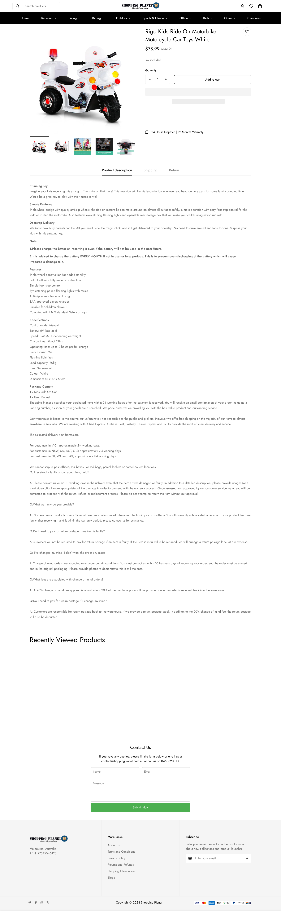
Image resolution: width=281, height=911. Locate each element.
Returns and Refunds (121, 864)
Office (183, 18)
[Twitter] (48, 902)
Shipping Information (121, 871)
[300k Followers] (35, 902)
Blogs (111, 877)
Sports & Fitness (153, 18)
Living (73, 18)
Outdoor (121, 18)
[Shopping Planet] (140, 6)
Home (24, 18)
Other (228, 18)
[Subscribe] (247, 858)
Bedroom (47, 18)
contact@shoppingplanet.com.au (122, 761)
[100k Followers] (41, 902)
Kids (206, 18)
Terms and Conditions (121, 851)
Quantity (151, 70)
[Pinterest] (29, 902)
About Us (113, 845)
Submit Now (141, 807)
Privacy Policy (117, 858)
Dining (96, 18)
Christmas (254, 18)
